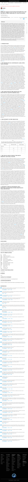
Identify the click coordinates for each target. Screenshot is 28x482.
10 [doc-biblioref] (21, 99)
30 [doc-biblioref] (21, 142)
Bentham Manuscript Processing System (8, 463)
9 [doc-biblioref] (24, 56)
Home (1, 4)
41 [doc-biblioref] (20, 234)
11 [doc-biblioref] (3, 60)
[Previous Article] (25, 18)
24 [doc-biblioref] (4, 102)
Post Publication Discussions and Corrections (18, 464)
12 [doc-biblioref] (22, 67)
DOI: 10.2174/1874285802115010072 (23, 17)
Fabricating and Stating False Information (18, 460)
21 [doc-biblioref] (22, 99)
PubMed (11, 289)
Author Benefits (7, 458)
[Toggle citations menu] (4, 299)
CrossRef (9, 289)
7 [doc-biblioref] (23, 49)
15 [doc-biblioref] (11, 82)
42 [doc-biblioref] (21, 234)
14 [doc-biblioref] (2, 82)
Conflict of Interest (19, 458)
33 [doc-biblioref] (21, 159)
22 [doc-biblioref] (24, 100)
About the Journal (2, 455)
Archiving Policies (8, 455)
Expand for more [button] (22, 153)
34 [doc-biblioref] (8, 162)
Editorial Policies (13, 458)
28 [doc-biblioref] (2, 114)
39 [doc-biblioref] (14, 224)
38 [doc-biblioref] (3, 201)
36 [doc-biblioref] (2, 201)
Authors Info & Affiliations (4, 15)
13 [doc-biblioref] (1, 82)
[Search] (26, 1)
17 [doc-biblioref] (15, 82)
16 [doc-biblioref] (14, 82)
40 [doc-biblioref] (15, 224)
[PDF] (23, 18)
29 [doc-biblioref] (3, 114)
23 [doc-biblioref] (3, 102)
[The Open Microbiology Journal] (14, 475)
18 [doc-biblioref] (19, 82)
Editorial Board (2, 458)
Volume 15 (4, 4)
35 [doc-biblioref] (3, 168)
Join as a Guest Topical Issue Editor (24, 459)
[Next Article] (26, 18)
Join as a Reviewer (24, 457)
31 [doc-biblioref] (20, 159)
